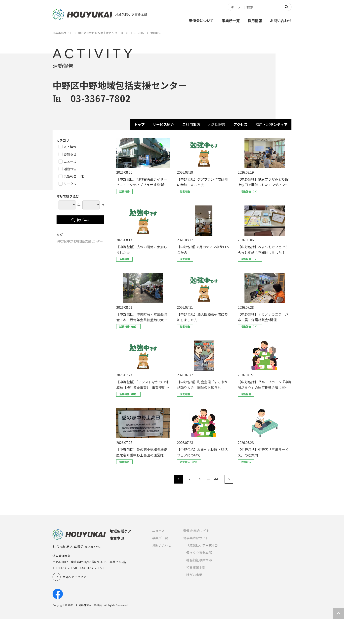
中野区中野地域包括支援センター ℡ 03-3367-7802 (111, 33)
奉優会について (201, 20)
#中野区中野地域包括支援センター (80, 241)
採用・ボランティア (271, 124)
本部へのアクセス (74, 577)
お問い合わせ (280, 20)
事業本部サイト (62, 33)
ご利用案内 (191, 124)
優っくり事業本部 (199, 552)
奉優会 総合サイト (196, 530)
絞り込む (83, 219)
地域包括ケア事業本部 (202, 545)
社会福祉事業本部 (199, 560)
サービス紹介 (163, 124)
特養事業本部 (195, 567)
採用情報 (255, 20)
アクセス (240, 124)
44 (216, 479)
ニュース (158, 530)
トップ (139, 124)
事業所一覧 (231, 20)
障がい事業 (194, 574)
